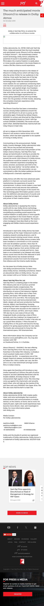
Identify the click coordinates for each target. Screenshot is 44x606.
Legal (10, 542)
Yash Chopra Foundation (22, 556)
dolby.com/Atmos (28, 271)
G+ (20, 342)
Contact (22, 542)
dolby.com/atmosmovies (16, 268)
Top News (9, 466)
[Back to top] (37, 604)
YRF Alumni (32, 542)
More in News (22, 513)
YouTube (26, 342)
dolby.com (11, 410)
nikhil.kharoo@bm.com (13, 427)
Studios (24, 546)
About (9, 539)
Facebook (33, 275)
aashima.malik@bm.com (12, 425)
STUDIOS (22, 550)
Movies (17, 539)
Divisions (25, 539)
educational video (12, 273)
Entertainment (24, 553)
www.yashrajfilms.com (18, 338)
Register (17, 594)
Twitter (24, 275)
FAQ (15, 542)
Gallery (33, 539)
